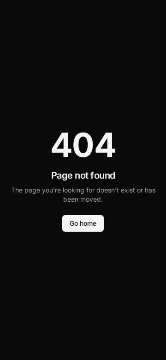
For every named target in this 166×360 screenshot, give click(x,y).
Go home (83, 223)
